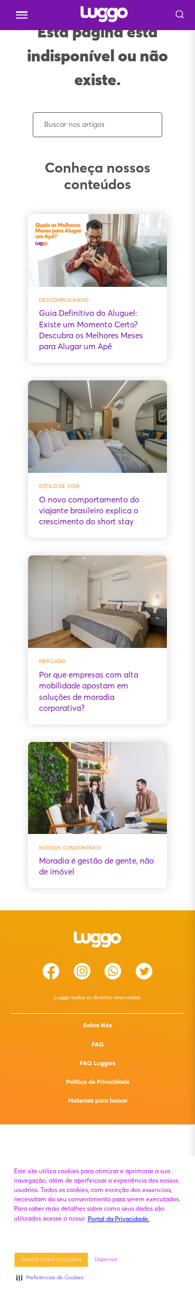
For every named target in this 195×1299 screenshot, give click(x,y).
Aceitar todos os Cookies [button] (51, 1259)
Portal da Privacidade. (119, 1219)
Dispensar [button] (106, 1259)
